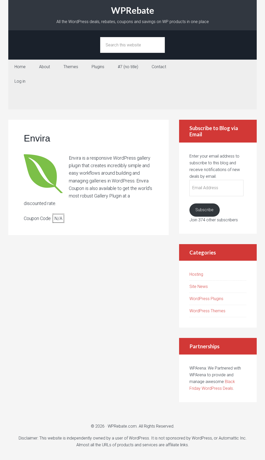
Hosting (196, 274)
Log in (19, 81)
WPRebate (132, 10)
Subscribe (204, 209)
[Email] (132, 94)
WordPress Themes (207, 310)
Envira (37, 138)
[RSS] (132, 104)
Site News (198, 286)
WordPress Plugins (206, 298)
